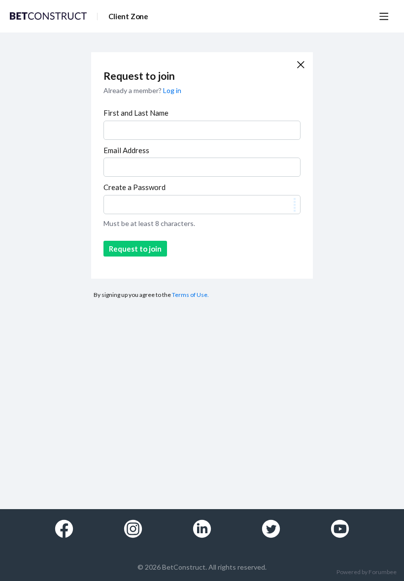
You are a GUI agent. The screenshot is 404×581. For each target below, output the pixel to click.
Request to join (135, 248)
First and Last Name (135, 112)
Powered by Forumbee (367, 572)
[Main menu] (384, 16)
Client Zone (128, 16)
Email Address (126, 150)
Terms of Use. (190, 294)
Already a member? (142, 90)
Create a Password (134, 187)
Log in (172, 90)
